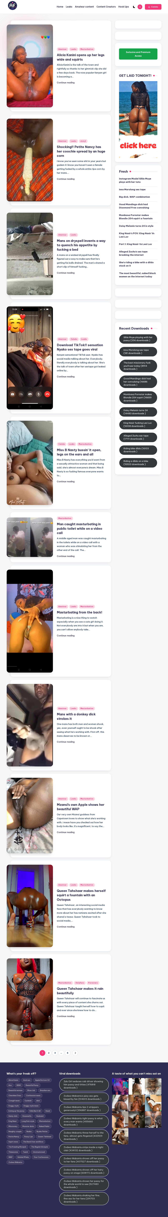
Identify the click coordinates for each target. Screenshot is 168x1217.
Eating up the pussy (17, 1111)
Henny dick (13, 1116)
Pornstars (93, 983)
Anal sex (26, 1080)
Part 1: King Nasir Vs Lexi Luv (135, 244)
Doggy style (14, 1106)
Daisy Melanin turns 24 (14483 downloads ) (136, 412)
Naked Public (44, 1126)
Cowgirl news (14, 1101)
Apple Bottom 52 (42, 1080)
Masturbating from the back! (79, 612)
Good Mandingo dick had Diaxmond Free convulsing (134, 206)
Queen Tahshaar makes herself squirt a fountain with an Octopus (81, 895)
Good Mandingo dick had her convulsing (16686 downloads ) (137, 381)
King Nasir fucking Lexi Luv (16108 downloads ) (138, 424)
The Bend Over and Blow (33, 1142)
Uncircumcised (39, 1152)
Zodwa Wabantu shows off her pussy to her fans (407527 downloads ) (84, 1160)
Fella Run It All (35, 1111)
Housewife (26, 1116)
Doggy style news (31, 1106)
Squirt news (13, 1142)
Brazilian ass (45, 1090)
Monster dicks (28, 1126)
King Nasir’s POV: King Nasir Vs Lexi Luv (136, 235)
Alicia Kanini (13, 1080)
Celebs (74, 339)
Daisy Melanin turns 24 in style (136, 225)
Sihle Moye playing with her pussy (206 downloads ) (138, 339)
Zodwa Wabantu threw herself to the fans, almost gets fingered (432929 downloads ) (84, 1136)
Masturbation (86, 49)
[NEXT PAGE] (75, 1053)
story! (83, 141)
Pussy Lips (28, 1136)
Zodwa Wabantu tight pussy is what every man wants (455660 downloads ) (83, 1121)
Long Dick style (28, 1121)
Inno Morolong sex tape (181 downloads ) (136, 352)
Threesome (13, 1152)
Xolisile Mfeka (23, 1157)
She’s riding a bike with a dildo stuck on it (136, 264)
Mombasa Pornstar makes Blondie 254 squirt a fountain (136, 217)
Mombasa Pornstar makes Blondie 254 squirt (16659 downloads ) (138, 397)
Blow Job (31, 1090)
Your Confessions (41, 1157)
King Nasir (13, 1121)
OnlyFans (79, 983)
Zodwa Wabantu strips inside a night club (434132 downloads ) (83, 1149)
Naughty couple (15, 1131)
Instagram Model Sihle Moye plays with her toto (135, 180)
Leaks (73, 49)
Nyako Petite (42, 1131)
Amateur (62, 49)
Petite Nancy (14, 1136)
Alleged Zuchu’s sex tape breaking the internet (133, 253)
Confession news (33, 1095)
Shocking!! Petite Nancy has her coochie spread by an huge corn (81, 151)
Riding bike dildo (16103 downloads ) (136, 450)
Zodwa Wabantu (15, 1162)
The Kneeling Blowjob (17, 1147)
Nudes (29, 1131)
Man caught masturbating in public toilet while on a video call (79, 528)
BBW (19, 1085)
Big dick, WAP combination (134, 196)
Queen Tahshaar (44, 1136)
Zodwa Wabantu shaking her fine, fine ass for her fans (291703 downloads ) (82, 1198)
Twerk (25, 1152)
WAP (10, 1157)
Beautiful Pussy (32, 1085)
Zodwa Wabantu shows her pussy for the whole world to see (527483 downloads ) (84, 1184)
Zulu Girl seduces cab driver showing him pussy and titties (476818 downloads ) (83, 1084)
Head (48, 1111)
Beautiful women (15, 1090)
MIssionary (13, 1126)
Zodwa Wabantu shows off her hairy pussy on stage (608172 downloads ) (84, 1171)
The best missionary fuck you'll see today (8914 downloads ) (137, 366)
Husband (39, 1116)
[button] (153, 7)
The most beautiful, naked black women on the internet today (137, 275)
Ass (10, 1085)
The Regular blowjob (39, 1147)
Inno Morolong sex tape (132, 189)
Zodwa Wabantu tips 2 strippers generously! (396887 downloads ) (82, 1109)
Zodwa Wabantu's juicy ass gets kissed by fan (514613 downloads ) (82, 1097)
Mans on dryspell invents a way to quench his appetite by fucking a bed (81, 245)
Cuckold (28, 1101)
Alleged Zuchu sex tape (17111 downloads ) (136, 437)
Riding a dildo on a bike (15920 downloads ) (136, 463)
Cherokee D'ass (15, 1095)
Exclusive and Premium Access (138, 54)
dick (38, 1101)
